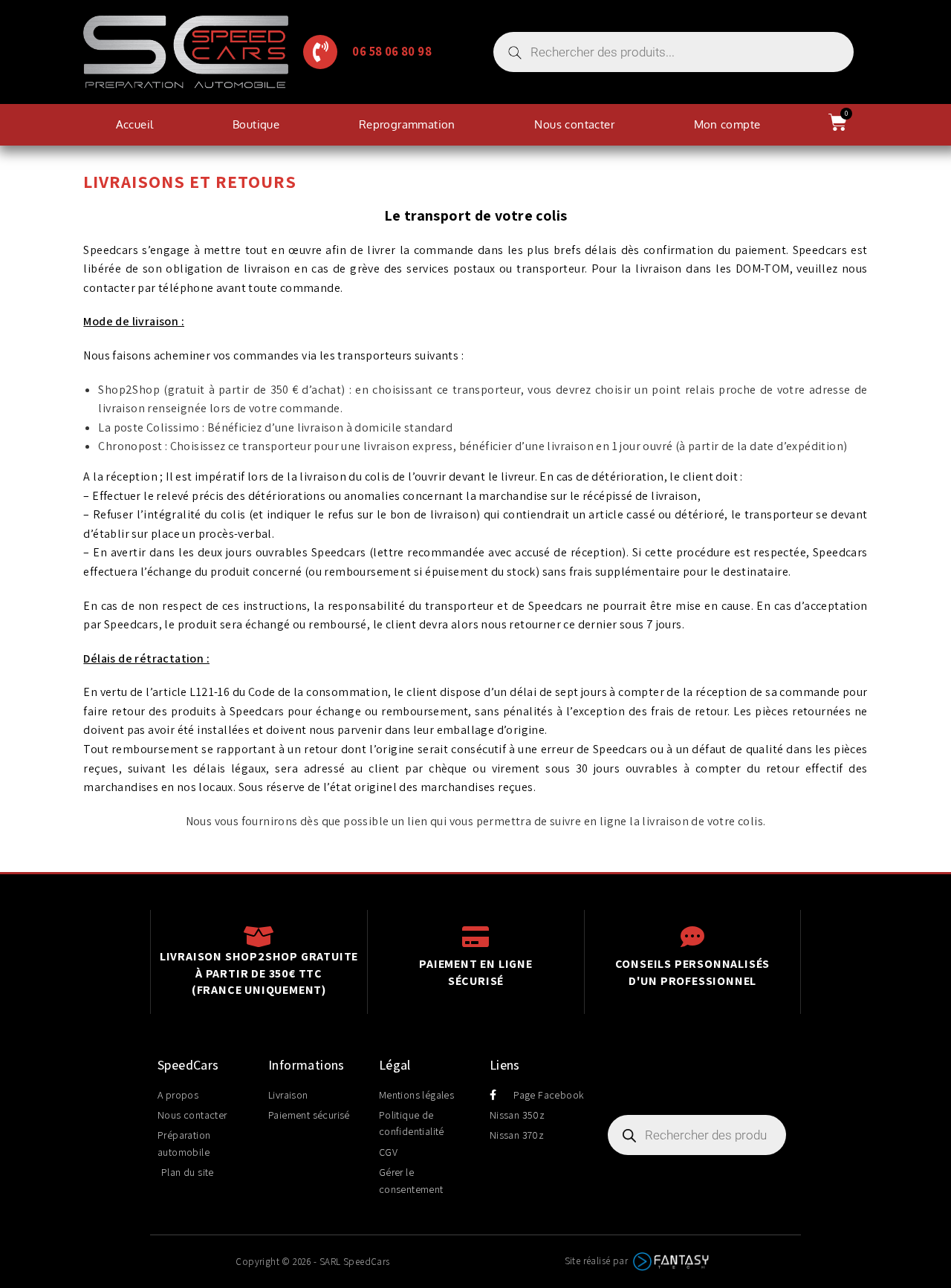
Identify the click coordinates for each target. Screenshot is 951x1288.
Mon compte (727, 124)
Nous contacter (574, 124)
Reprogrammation (407, 124)
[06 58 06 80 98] (320, 52)
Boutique (256, 124)
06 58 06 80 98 (392, 51)
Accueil (135, 124)
